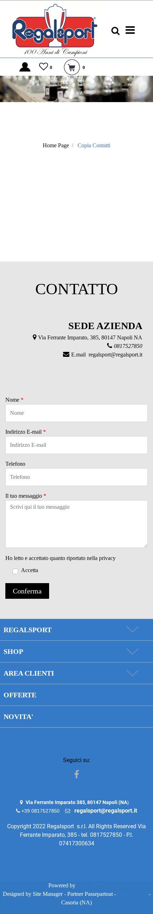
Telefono (15, 464)
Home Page (56, 145)
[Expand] (132, 630)
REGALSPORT (28, 630)
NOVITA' (18, 716)
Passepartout (91, 885)
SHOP (13, 651)
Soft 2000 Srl (132, 894)
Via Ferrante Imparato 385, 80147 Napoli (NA (76, 802)
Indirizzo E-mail (25, 432)
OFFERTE (20, 695)
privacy (107, 558)
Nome (14, 400)
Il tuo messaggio (25, 496)
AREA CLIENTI (29, 673)
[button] (27, 591)
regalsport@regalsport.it (115, 355)
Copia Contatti (94, 145)
